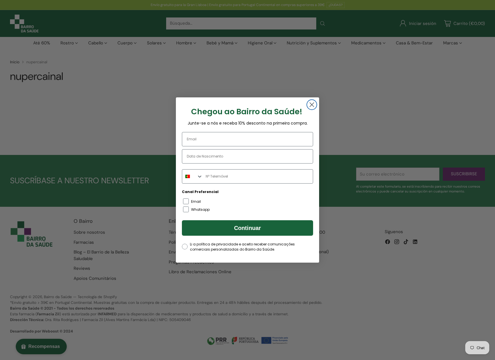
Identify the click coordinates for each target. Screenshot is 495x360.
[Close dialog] (312, 105)
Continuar (247, 228)
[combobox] (192, 176)
